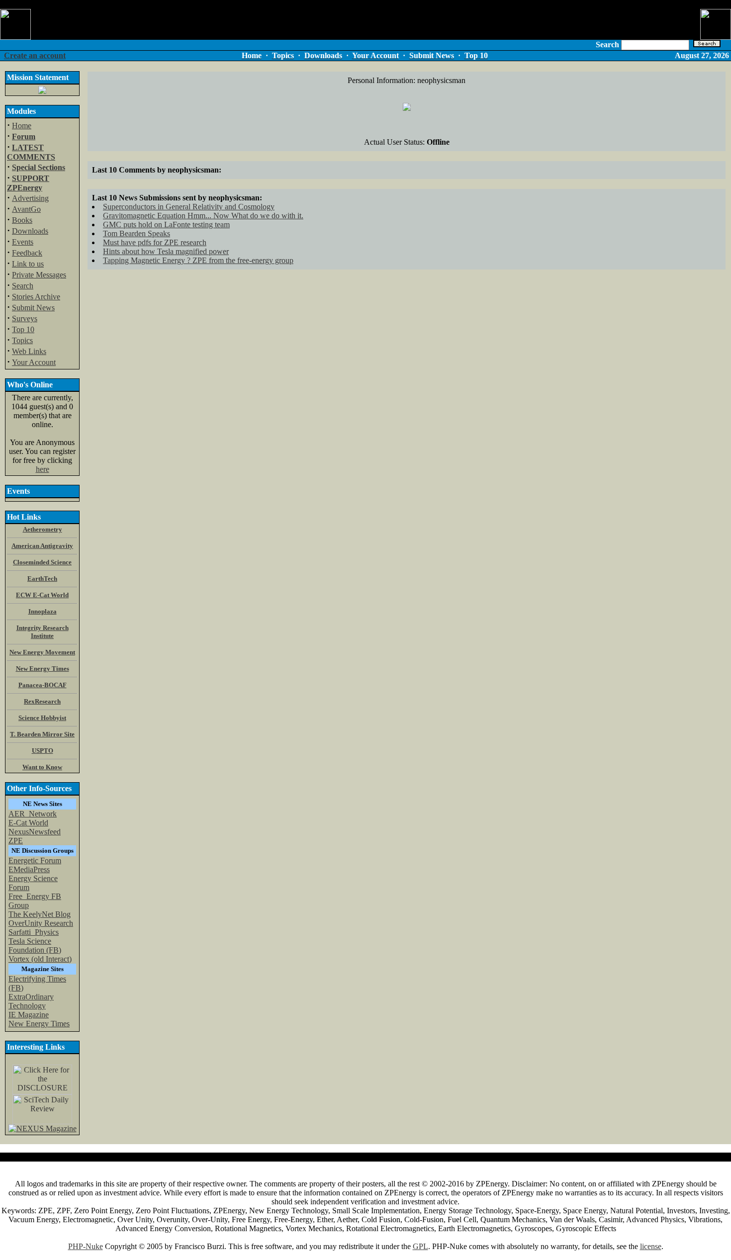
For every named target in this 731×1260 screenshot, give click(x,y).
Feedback (27, 253)
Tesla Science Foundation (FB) (34, 945)
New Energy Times (39, 1023)
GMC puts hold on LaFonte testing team (166, 224)
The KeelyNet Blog (39, 914)
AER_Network (32, 814)
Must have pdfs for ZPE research (154, 242)
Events (22, 242)
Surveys (24, 318)
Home (21, 125)
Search (22, 285)
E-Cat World (28, 822)
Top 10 (23, 329)
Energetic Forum (34, 860)
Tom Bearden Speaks (136, 233)
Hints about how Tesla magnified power (166, 251)
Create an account (35, 55)
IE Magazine (28, 1014)
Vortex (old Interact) (40, 959)
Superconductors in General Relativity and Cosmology (188, 206)
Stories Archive (36, 296)
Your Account (34, 362)
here (42, 469)
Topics (22, 340)
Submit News (33, 307)
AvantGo (26, 209)
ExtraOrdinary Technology (31, 1001)
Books (22, 220)
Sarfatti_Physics (33, 932)
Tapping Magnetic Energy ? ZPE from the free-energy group (198, 260)
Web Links (29, 351)
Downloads (30, 231)
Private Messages (39, 274)
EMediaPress (29, 869)
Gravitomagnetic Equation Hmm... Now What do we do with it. (203, 215)
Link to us (28, 264)
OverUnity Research (40, 923)
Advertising (30, 198)
